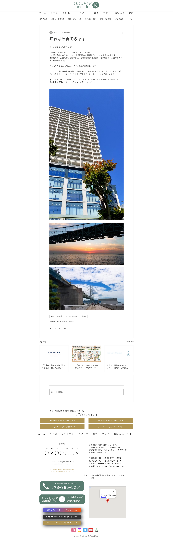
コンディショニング (72, 316)
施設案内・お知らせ (67, 321)
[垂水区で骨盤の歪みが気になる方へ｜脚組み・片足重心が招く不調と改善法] (119, 354)
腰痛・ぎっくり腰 (74, 19)
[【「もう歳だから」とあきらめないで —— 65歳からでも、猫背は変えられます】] (86, 354)
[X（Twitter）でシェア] (55, 328)
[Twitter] (85, 530)
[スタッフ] (83, 432)
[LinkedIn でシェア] (60, 328)
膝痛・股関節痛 (106, 19)
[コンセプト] (67, 432)
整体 (52, 316)
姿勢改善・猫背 (90, 19)
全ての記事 (43, 19)
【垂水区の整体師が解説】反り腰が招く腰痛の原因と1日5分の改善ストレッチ (54, 366)
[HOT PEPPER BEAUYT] (73, 530)
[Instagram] (79, 530)
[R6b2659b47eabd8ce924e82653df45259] (96, 530)
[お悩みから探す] (122, 432)
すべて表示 (130, 342)
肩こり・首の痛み (57, 19)
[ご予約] (53, 432)
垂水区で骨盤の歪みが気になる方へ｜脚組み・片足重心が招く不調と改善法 (118, 366)
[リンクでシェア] (65, 328)
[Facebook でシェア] (50, 328)
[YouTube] (91, 530)
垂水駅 (84, 316)
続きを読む (120, 19)
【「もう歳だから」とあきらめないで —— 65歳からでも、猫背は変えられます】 (86, 366)
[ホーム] (41, 432)
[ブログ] (105, 432)
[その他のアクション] (122, 32)
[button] (131, 19)
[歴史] (95, 432)
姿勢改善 (60, 316)
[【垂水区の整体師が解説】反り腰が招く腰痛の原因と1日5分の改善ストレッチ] (54, 354)
